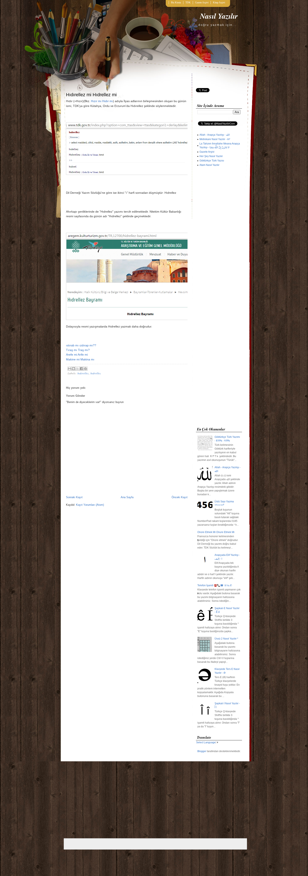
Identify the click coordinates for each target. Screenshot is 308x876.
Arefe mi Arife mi (77, 354)
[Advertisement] (219, 298)
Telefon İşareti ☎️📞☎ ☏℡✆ (214, 585)
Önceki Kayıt (180, 497)
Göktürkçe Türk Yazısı (211, 160)
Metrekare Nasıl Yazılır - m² (214, 139)
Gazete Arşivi (201, 2)
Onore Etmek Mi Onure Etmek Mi (215, 532)
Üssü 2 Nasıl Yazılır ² (226, 638)
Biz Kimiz (176, 2)
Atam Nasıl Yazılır (209, 165)
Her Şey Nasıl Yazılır (211, 156)
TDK (188, 2)
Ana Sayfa (127, 497)
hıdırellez (83, 373)
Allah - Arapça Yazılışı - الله (214, 134)
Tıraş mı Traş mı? (78, 350)
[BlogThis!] (73, 369)
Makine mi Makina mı (80, 359)
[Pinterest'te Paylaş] (85, 369)
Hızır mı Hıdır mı (102, 101)
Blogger (201, 751)
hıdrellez (96, 373)
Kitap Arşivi (219, 2)
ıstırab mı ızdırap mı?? (81, 345)
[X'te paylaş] (77, 369)
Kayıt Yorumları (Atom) (90, 504)
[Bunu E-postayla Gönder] (69, 369)
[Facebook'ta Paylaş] (81, 369)
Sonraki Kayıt (74, 497)
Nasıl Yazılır (219, 15)
